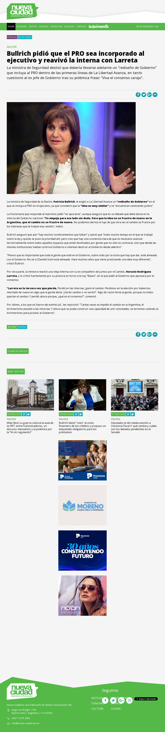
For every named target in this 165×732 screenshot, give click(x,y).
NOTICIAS (97, 698)
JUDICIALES (69, 26)
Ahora (11, 26)
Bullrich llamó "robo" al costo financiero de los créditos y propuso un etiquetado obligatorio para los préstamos (82, 427)
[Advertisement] (82, 643)
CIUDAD (116, 708)
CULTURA (97, 708)
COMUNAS (81, 26)
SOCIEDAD (44, 26)
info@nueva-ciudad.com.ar (25, 723)
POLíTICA (33, 26)
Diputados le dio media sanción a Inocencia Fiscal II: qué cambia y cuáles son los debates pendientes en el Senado (134, 427)
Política (12, 37)
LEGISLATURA (56, 26)
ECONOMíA (21, 26)
